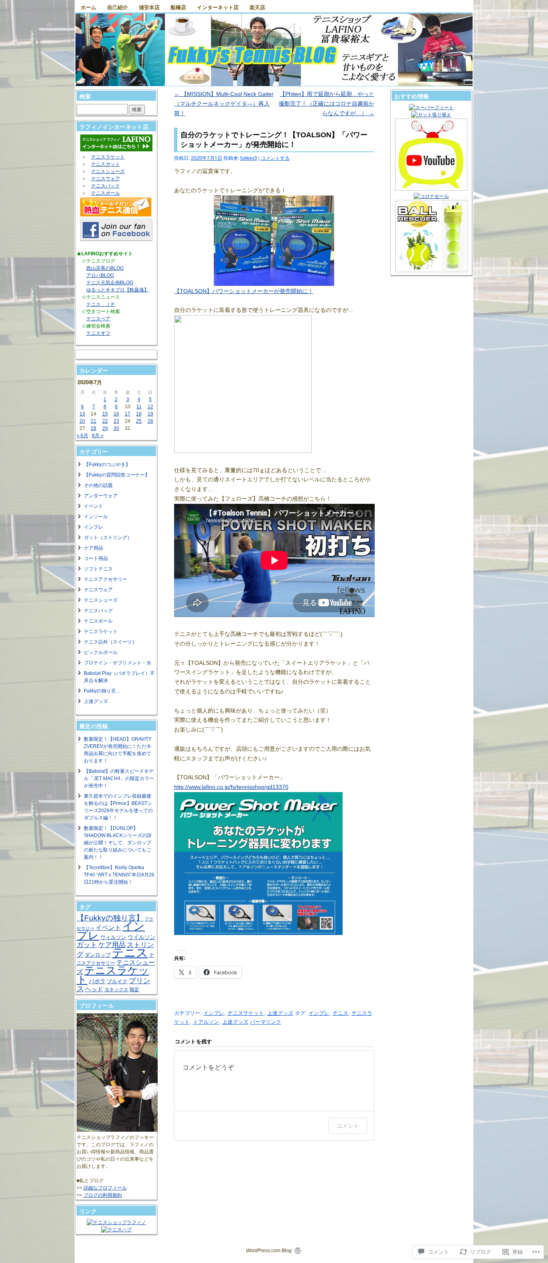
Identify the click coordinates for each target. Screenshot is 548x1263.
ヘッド (94, 989)
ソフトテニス (98, 569)
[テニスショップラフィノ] (116, 1222)
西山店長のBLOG (105, 268)
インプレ (213, 1013)
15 (105, 414)
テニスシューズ (108, 171)
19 (150, 414)
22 (105, 421)
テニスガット (105, 164)
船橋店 (178, 7)
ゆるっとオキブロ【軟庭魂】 (117, 290)
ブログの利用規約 (102, 1195)
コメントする (275, 157)
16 (116, 414)
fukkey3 (248, 157)
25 (139, 421)
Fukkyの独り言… (102, 691)
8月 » (98, 435)
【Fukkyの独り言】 (110, 918)
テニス (340, 1013)
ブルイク (117, 981)
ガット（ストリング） (108, 537)
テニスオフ (98, 333)
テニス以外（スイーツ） (110, 642)
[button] (274, 241)
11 (139, 406)
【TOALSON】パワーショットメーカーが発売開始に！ (243, 291)
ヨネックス (116, 989)
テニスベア (98, 319)
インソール (96, 516)
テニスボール (105, 193)
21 (93, 421)
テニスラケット (245, 1013)
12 (150, 406)
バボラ (97, 981)
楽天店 (257, 7)
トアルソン (206, 1022)
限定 (134, 989)
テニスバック (105, 186)
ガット (87, 945)
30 (116, 428)
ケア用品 (93, 548)
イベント (93, 506)
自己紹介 (117, 7)
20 (82, 421)
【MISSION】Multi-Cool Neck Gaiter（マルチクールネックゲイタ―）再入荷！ (224, 103)
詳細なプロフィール (105, 1188)
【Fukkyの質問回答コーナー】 (117, 475)
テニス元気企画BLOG (109, 282)
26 (150, 421)
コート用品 (96, 558)
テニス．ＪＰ (100, 304)
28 (93, 428)
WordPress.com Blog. (269, 1250)
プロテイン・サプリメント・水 (117, 663)
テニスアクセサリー (105, 579)
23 (116, 421)
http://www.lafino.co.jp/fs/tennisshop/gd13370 (231, 787)
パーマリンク (265, 1022)
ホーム (88, 7)
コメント (348, 1125)
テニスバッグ (98, 610)
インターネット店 (218, 7)
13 (82, 414)
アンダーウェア (101, 496)
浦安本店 (149, 7)
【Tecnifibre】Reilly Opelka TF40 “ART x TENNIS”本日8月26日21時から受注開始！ (119, 875)
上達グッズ (280, 1013)
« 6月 (82, 435)
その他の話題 (98, 485)
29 (105, 428)
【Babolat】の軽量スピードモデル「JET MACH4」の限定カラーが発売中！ (119, 778)
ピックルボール (101, 652)
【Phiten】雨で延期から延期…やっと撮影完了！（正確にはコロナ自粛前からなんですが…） (326, 103)
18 (139, 414)
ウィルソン (113, 937)
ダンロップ (98, 955)
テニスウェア (105, 178)
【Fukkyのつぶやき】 (107, 464)
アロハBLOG (100, 275)
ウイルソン (142, 937)
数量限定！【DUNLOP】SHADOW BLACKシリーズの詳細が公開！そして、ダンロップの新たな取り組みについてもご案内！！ (118, 842)
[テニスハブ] (116, 1229)
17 (127, 414)
